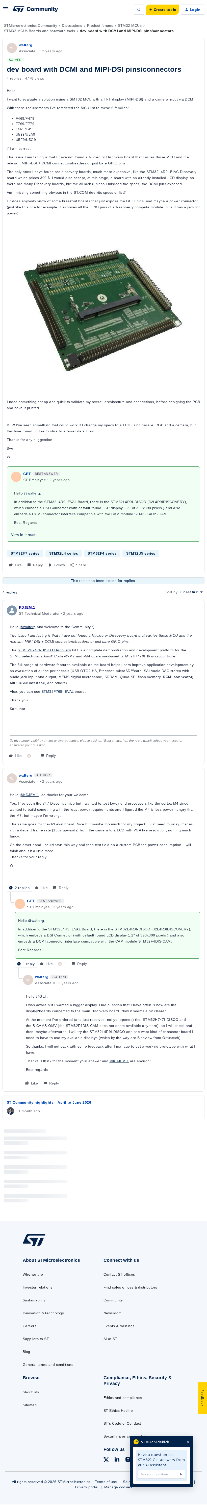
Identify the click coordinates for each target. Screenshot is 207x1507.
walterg (25, 45)
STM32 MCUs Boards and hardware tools (39, 31)
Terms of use (106, 1482)
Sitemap (30, 1405)
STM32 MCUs (130, 25)
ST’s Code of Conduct (122, 1423)
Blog (26, 1352)
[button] (6, 11)
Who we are (33, 1274)
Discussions (72, 25)
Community (113, 1300)
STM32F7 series (25, 553)
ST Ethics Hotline (118, 1411)
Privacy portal (86, 1487)
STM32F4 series (102, 553)
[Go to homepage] (39, 1245)
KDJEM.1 (27, 607)
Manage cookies (118, 1487)
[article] (103, 682)
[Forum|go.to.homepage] (35, 9)
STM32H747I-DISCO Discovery (44, 650)
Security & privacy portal (124, 1436)
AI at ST (110, 1339)
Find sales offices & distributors (130, 1287)
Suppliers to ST (36, 1339)
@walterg (32, 493)
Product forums (100, 25)
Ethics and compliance (123, 1398)
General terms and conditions (48, 1365)
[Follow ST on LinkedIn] (117, 1460)
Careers (29, 1326)
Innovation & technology (43, 1313)
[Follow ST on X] (106, 1460)
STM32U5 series (141, 553)
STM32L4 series (63, 553)
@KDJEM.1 (29, 795)
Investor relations (38, 1287)
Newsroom (113, 1313)
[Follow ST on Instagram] (128, 1460)
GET (27, 474)
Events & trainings (119, 1326)
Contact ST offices (119, 1274)
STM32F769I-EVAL (57, 691)
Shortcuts (31, 1392)
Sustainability (34, 1300)
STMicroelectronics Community (30, 25)
